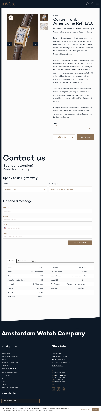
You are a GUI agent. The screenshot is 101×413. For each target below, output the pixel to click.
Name (6, 207)
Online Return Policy (10, 356)
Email (6, 216)
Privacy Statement (8, 369)
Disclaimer (5, 375)
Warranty (5, 366)
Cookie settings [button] (85, 409)
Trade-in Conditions (9, 362)
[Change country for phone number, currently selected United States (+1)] (5, 228)
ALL (44, 410)
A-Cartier (55, 15)
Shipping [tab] (33, 261)
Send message (80, 243)
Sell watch (5, 353)
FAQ (2, 378)
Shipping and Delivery (10, 388)
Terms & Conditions (9, 372)
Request (7, 233)
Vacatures (5, 385)
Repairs (4, 359)
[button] (87, 4)
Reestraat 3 (56, 353)
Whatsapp (56, 362)
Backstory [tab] (22, 261)
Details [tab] (11, 261)
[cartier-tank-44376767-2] (22, 37)
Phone (6, 224)
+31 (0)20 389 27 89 (58, 359)
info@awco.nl (57, 366)
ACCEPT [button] (95, 409)
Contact (4, 381)
